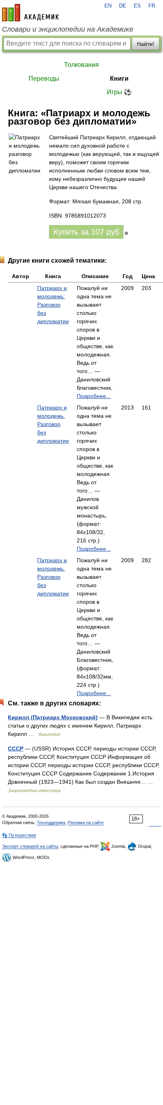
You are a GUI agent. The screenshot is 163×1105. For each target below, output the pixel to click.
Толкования (81, 64)
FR (151, 6)
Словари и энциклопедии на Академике (67, 29)
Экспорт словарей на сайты (30, 846)
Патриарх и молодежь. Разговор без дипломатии (53, 424)
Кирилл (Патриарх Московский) (53, 717)
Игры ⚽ (119, 92)
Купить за (86, 231)
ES (137, 6)
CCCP (15, 748)
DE (122, 6)
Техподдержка (51, 822)
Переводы (43, 78)
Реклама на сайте (86, 822)
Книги (119, 78)
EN (108, 6)
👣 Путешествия (19, 835)
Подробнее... (94, 396)
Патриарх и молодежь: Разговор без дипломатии (53, 304)
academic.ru (30, 12)
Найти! (145, 44)
